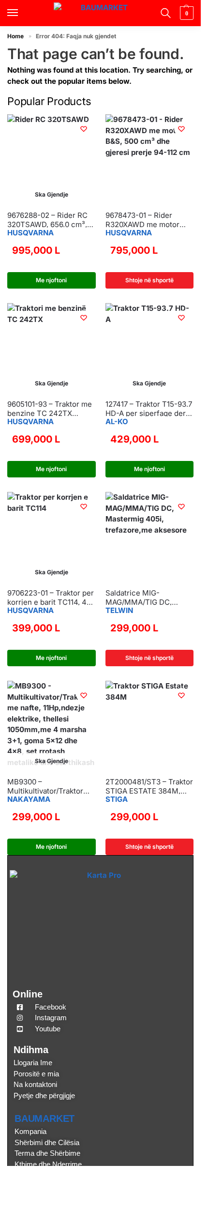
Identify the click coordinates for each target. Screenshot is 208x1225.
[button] (185, 13)
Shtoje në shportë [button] (149, 280)
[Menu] (21, 13)
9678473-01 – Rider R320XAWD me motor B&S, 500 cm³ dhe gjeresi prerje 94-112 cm (149, 220)
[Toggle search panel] (164, 13)
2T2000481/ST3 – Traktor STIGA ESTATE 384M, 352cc (149, 786)
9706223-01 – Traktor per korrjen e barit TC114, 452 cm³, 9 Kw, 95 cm (51, 597)
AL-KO (116, 421)
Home (15, 36)
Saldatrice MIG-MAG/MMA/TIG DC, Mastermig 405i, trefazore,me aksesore (144, 597)
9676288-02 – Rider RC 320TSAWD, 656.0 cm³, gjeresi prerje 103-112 (47, 220)
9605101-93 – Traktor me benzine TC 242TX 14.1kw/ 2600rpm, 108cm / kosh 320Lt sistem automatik (50, 408)
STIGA (116, 799)
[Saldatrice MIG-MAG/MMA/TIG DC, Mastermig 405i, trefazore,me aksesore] (149, 536)
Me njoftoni (51, 280)
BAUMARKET (44, 1118)
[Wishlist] (83, 129)
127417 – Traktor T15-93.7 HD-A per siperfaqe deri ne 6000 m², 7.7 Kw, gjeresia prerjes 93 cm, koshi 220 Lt (148, 408)
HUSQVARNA (30, 232)
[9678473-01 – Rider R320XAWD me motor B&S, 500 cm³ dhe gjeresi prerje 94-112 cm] (149, 158)
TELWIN (119, 610)
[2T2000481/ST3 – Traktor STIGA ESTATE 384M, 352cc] (149, 725)
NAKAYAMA (28, 799)
